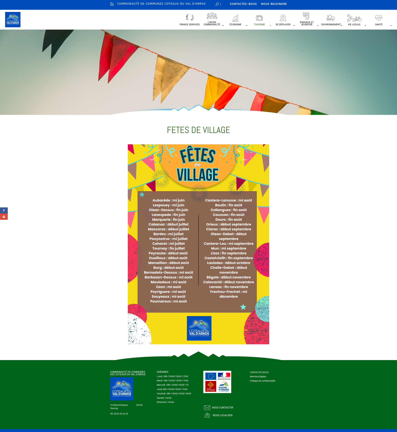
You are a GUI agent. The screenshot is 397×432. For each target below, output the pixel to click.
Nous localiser (222, 415)
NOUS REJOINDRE (274, 3)
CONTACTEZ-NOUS (243, 3)
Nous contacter (222, 407)
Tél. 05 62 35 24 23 (119, 413)
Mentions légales (258, 376)
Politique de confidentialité (262, 381)
